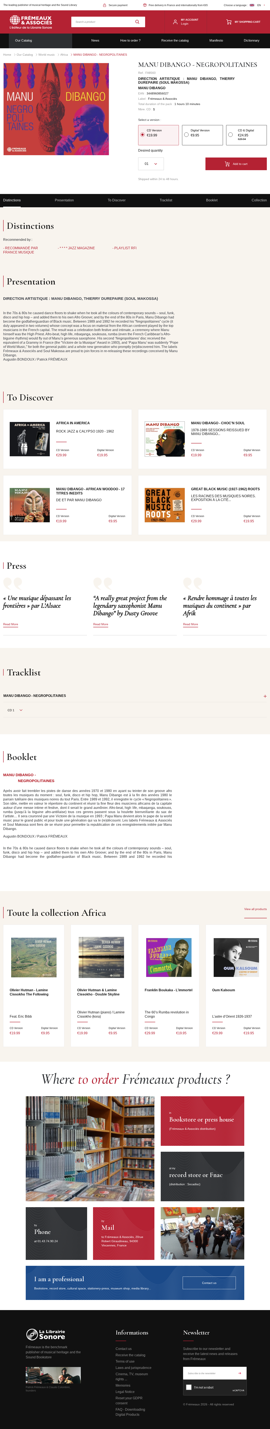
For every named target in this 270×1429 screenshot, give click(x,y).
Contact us (124, 1349)
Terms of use (125, 1361)
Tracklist (166, 200)
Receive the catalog (175, 40)
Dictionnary (251, 40)
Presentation (64, 200)
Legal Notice (125, 1392)
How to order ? (130, 40)
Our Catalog (23, 40)
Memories (123, 1385)
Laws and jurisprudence (133, 1368)
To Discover (117, 200)
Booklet (211, 200)
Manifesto (216, 40)
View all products (255, 909)
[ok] (240, 1373)
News (95, 40)
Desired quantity (150, 150)
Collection (259, 200)
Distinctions (12, 200)
